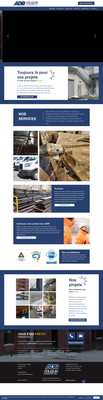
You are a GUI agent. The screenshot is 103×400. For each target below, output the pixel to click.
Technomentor (58, 380)
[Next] (95, 36)
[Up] (71, 335)
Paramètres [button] (81, 397)
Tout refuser (88, 397)
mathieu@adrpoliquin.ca (27, 374)
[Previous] (8, 36)
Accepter (96, 397)
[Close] (101, 397)
